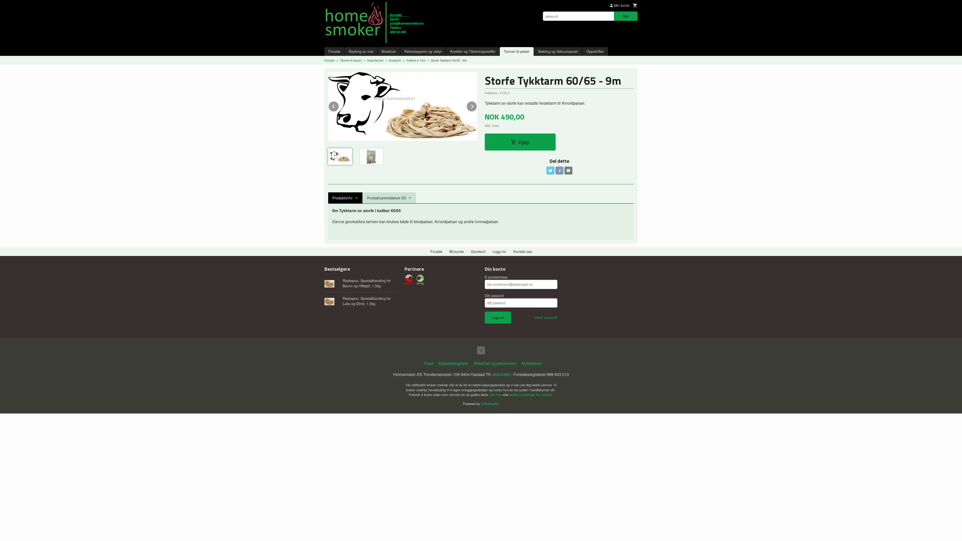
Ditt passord (494, 295)
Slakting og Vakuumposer (558, 51)
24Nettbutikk (490, 403)
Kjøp (523, 142)
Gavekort (478, 251)
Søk (626, 16)
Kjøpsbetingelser (453, 363)
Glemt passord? (545, 317)
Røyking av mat (361, 51)
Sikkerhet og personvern (495, 363)
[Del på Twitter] (550, 171)
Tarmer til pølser (517, 51)
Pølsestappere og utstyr (423, 51)
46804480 (501, 374)
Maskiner (389, 51)
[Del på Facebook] (559, 171)
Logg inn (499, 251)
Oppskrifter (595, 51)
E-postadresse (496, 277)
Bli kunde (456, 251)
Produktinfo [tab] (342, 198)
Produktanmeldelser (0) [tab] (386, 198)
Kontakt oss (522, 251)
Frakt (428, 363)
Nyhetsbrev (532, 363)
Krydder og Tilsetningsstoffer (473, 51)
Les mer (496, 394)
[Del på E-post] (568, 171)
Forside (334, 51)
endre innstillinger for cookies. (531, 394)
